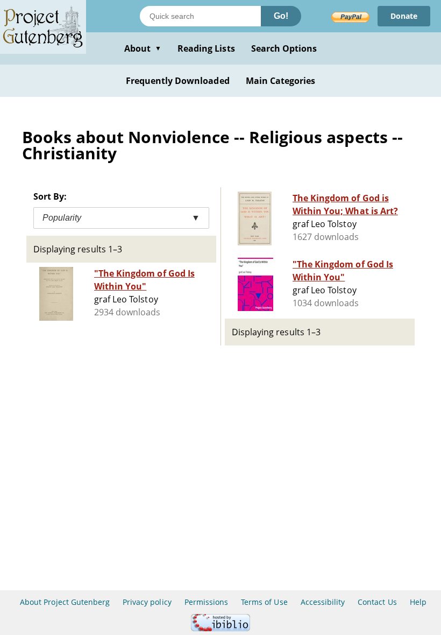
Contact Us (377, 602)
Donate (403, 16)
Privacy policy (147, 602)
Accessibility (323, 602)
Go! (281, 15)
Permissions (206, 602)
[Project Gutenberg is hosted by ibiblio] (220, 628)
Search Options (284, 48)
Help (418, 602)
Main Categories (281, 81)
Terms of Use (264, 602)
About (142, 48)
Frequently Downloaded (178, 81)
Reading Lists (206, 48)
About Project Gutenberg (65, 602)
